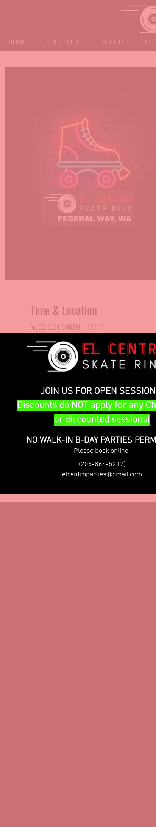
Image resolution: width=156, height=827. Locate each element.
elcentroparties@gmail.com (102, 475)
